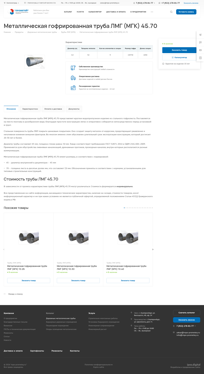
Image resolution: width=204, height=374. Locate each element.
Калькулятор (181, 57)
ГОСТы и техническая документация (20, 329)
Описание (11, 109)
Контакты (75, 351)
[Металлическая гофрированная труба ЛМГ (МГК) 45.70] (34, 61)
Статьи (6, 336)
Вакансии (8, 325)
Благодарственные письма (15, 322)
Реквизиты (8, 333)
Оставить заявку (186, 12)
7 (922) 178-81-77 (144, 3)
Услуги (91, 313)
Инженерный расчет (97, 329)
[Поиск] (171, 12)
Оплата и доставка (53, 109)
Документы (73, 109)
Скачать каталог (187, 312)
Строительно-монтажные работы (103, 318)
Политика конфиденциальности (99, 364)
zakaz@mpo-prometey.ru (109, 3)
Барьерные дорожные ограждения (61, 322)
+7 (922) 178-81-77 (170, 3)
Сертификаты (37, 351)
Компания (9, 313)
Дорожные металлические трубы (61, 318)
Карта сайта (98, 367)
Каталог (50, 313)
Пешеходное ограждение (57, 325)
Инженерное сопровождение (101, 325)
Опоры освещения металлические (61, 329)
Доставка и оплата (13, 351)
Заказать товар (179, 50)
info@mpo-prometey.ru (188, 335)
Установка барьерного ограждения (103, 322)
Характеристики (30, 109)
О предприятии (10, 318)
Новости (7, 340)
